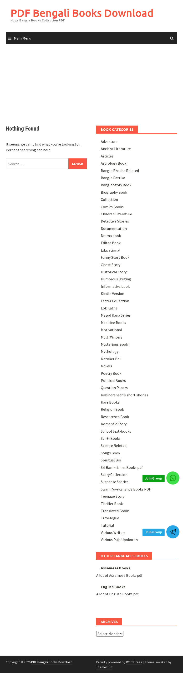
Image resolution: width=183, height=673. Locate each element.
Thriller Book (112, 503)
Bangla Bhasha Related (120, 170)
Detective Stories (115, 221)
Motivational (111, 329)
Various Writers (113, 532)
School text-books (116, 431)
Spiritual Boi (111, 460)
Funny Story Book (115, 257)
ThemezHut (104, 667)
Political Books (113, 380)
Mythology (109, 351)
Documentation (114, 228)
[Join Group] (172, 478)
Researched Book (115, 416)
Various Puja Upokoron (119, 539)
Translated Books (115, 510)
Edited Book (111, 242)
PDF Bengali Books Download (81, 12)
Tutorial (107, 525)
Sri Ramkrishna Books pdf (122, 467)
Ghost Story (110, 264)
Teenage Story (112, 496)
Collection (109, 199)
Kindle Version (112, 293)
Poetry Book (111, 373)
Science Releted (114, 445)
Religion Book (112, 409)
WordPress (134, 662)
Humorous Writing (116, 279)
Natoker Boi (111, 358)
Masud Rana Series (116, 315)
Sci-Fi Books (111, 438)
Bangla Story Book (116, 184)
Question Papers (114, 387)
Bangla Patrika (113, 177)
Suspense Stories (114, 481)
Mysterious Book (114, 344)
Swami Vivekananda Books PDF (126, 489)
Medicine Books (113, 322)
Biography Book (114, 192)
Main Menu (22, 38)
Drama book (111, 235)
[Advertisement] (91, 80)
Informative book (115, 286)
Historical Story (114, 271)
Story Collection (114, 474)
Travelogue (110, 518)
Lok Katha (109, 308)
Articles (107, 156)
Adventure (109, 141)
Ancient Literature (116, 148)
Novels (106, 366)
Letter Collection (115, 301)
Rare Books (110, 402)
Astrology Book (113, 163)
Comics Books (112, 206)
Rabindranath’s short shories (124, 395)
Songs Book (110, 452)
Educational (110, 250)
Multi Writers (111, 337)
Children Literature (116, 214)
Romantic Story (114, 423)
